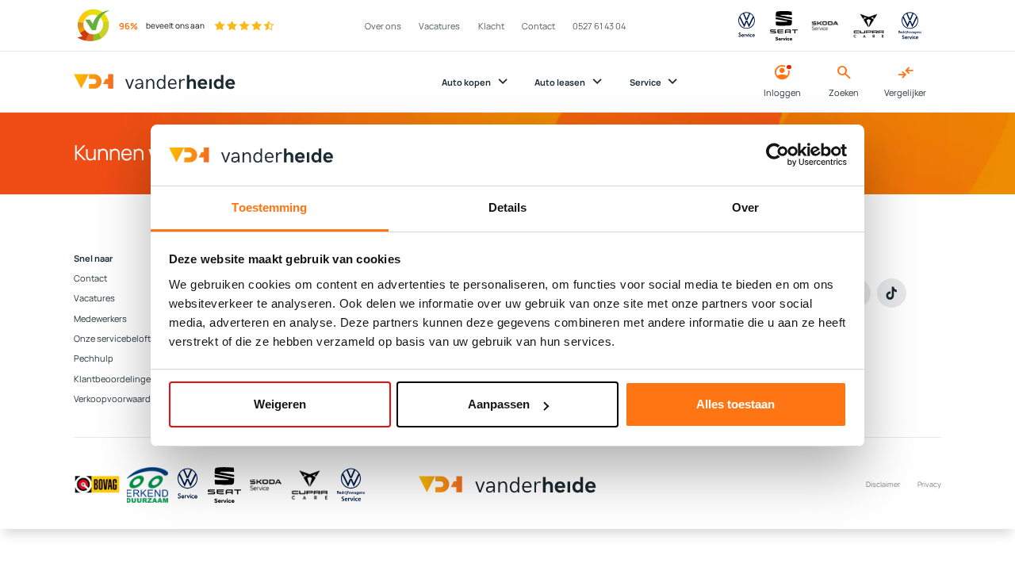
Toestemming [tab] (269, 207)
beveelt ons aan (175, 26)
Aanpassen (499, 404)
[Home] (155, 82)
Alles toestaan (735, 404)
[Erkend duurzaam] (147, 485)
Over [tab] (745, 207)
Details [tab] (507, 207)
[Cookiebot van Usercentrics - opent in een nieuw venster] (777, 155)
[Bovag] (97, 485)
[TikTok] (891, 293)
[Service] (187, 485)
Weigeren (280, 404)
